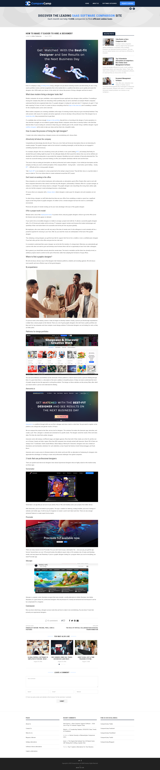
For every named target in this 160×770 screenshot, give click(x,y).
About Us (28, 724)
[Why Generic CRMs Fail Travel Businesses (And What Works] (62, 647)
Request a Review (31, 737)
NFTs (77, 151)
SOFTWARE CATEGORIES (109, 3)
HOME (87, 3)
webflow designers (31, 127)
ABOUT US (96, 3)
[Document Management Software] (108, 81)
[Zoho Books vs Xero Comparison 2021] (108, 42)
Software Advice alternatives (34, 746)
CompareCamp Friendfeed (108, 733)
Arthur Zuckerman (36, 36)
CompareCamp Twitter (107, 724)
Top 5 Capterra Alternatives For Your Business (80, 747)
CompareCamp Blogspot (107, 742)
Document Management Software (123, 79)
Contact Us (29, 728)
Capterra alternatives (32, 751)
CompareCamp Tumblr (107, 737)
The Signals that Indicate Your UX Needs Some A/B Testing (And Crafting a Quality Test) (79, 742)
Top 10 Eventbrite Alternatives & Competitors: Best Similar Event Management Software (125, 62)
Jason (64, 741)
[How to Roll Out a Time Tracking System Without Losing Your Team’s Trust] (86, 647)
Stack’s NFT (32, 171)
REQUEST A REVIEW (127, 3)
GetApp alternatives (31, 742)
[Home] (38, 3)
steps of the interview (75, 105)
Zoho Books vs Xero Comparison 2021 (122, 40)
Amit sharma (66, 723)
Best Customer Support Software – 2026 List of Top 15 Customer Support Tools (79, 724)
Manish (65, 729)
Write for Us (29, 733)
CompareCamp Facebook (108, 728)
